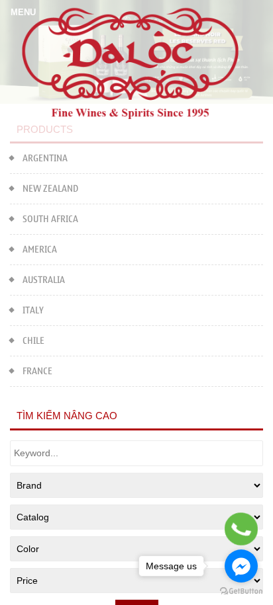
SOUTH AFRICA (50, 219)
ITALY (33, 310)
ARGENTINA (45, 158)
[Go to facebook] (241, 566)
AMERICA (40, 249)
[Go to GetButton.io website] (241, 591)
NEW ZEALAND (50, 188)
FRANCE (37, 371)
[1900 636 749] (241, 528)
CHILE (33, 341)
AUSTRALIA (44, 280)
